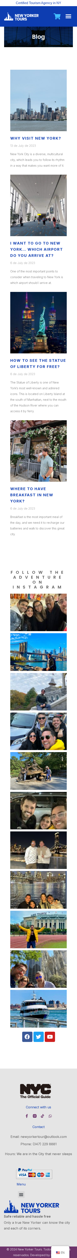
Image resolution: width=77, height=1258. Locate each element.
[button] (68, 16)
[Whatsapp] (50, 1116)
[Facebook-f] (27, 1116)
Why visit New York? (35, 138)
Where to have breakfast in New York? (31, 495)
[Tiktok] (42, 1116)
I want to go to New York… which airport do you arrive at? (36, 249)
